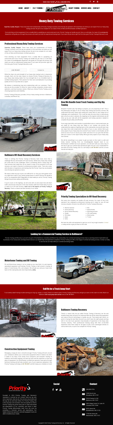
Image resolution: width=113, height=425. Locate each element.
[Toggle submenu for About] (30, 8)
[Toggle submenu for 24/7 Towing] (44, 8)
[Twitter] (93, 1)
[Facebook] (90, 1)
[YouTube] (97, 1)
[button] (16, 70)
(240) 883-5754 (65, 2)
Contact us (103, 240)
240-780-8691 (70, 294)
